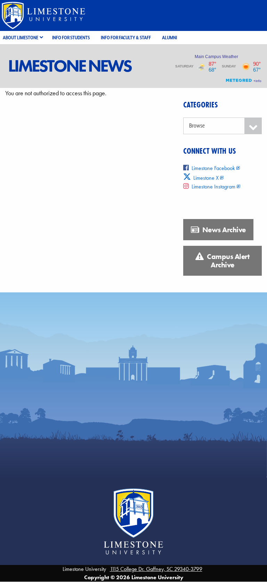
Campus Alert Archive (227, 260)
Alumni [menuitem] (169, 37)
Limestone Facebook (213, 168)
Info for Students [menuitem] (71, 37)
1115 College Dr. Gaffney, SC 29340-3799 (156, 569)
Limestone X (205, 177)
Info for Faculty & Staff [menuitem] (126, 37)
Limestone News (69, 66)
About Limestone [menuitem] (20, 37)
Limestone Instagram (213, 186)
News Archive (223, 229)
